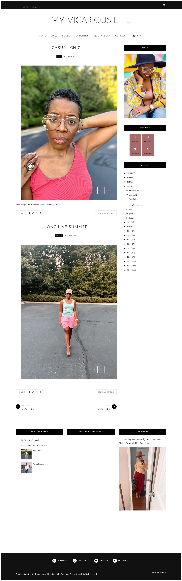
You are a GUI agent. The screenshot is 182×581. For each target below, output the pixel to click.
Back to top (158, 573)
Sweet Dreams (38, 464)
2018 (129, 235)
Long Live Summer (66, 226)
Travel (66, 35)
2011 (129, 265)
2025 (129, 173)
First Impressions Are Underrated (34, 445)
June (131, 213)
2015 (129, 248)
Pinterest (135, 142)
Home (25, 7)
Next (108, 190)
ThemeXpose (40, 574)
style (59, 236)
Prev (101, 190)
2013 (129, 257)
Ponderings (82, 35)
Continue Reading (106, 213)
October (132, 190)
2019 (129, 231)
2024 (129, 177)
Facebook (148, 142)
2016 (129, 244)
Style (54, 35)
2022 (129, 186)
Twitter (135, 153)
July (131, 209)
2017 (129, 239)
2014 (129, 252)
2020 (129, 226)
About (35, 7)
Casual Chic (66, 47)
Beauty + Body (102, 35)
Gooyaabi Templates (70, 574)
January (132, 218)
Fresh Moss (37, 450)
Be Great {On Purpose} (30, 440)
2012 (129, 261)
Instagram (148, 153)
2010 (129, 270)
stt (59, 57)
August (132, 195)
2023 (129, 182)
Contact (120, 35)
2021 (129, 222)
